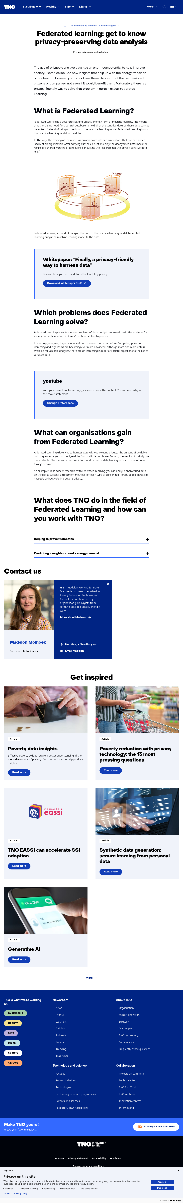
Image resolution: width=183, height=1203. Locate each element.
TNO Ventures (127, 1094)
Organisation (126, 1008)
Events (60, 1014)
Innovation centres (130, 1101)
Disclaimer (116, 1158)
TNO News (62, 1055)
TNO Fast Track (128, 1087)
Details (6, 1193)
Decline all (162, 1188)
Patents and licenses (68, 1101)
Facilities (60, 1073)
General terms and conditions (88, 1166)
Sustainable (30, 7)
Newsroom (60, 1000)
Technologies (63, 1087)
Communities (126, 1042)
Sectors (13, 1053)
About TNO (124, 1000)
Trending (61, 1049)
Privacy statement (78, 1158)
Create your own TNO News (159, 1127)
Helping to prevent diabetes (54, 539)
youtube (52, 381)
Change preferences (60, 403)
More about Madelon (73, 617)
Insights (60, 1028)
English (7, 1170)
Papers (60, 1042)
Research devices (66, 1080)
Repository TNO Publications (72, 1107)
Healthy (51, 7)
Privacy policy (20, 1193)
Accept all (162, 1182)
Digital (83, 7)
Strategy (124, 1021)
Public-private (127, 1080)
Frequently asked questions (134, 1049)
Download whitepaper (69, 284)
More (150, 7)
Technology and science (70, 1065)
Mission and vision (129, 1014)
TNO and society (128, 1035)
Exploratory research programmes (76, 1094)
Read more (19, 773)
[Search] (164, 7)
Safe (68, 7)
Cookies (59, 1158)
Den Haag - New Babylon (81, 644)
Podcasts (61, 1035)
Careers (13, 1063)
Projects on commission (132, 1073)
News (59, 1008)
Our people (125, 1028)
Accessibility (99, 1158)
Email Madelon (74, 651)
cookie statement (58, 394)
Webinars (61, 1021)
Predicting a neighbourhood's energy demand (66, 553)
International (126, 1107)
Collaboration (125, 1065)
